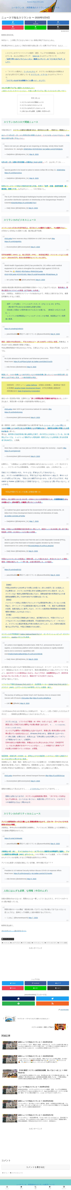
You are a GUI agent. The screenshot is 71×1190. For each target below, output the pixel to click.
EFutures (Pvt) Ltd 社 (23, 684)
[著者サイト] (18, 998)
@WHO (18, 271)
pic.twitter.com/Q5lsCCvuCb (42, 362)
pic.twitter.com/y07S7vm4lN (42, 873)
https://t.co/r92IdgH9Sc (13, 241)
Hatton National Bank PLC (30, 634)
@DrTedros (26, 271)
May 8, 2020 (34, 154)
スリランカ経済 (63, 942)
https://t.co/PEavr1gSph (22, 362)
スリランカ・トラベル (39, 74)
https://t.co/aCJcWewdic (13, 838)
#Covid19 (32, 546)
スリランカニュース (8, 939)
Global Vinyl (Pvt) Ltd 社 (57, 684)
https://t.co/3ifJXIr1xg (56, 776)
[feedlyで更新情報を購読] (18, 1003)
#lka (53, 239)
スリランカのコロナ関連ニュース (32, 102)
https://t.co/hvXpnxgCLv (22, 873)
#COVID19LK (37, 149)
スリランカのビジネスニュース (31, 105)
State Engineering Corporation (29, 391)
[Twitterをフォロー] (52, 998)
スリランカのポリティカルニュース (33, 108)
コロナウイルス (16, 942)
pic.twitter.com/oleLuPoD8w (15, 516)
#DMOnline (28, 149)
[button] (65, 562)
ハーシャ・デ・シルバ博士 (54, 425)
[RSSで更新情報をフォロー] (52, 1003)
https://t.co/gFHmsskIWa (36, 274)
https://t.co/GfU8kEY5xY (27, 203)
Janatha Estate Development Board (27, 388)
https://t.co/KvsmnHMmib (33, 654)
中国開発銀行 (59, 499)
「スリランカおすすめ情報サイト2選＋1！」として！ (25, 80)
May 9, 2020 (33, 551)
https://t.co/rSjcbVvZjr (12, 451)
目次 (32, 98)
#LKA (7, 274)
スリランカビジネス (51, 942)
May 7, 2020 (34, 521)
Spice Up (36, 56)
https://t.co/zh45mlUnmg (13, 412)
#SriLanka (8, 239)
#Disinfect (14, 203)
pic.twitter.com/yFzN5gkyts (53, 149)
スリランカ (6, 942)
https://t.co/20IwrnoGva (13, 173)
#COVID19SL (22, 274)
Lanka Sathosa (31, 385)
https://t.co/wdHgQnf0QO (14, 329)
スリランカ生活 (26, 942)
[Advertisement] (35, 963)
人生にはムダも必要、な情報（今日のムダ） (36, 111)
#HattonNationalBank (16, 654)
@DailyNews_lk (52, 274)
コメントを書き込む (35, 1167)
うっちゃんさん (29, 71)
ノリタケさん (35, 789)
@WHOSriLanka (36, 271)
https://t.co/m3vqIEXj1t (13, 570)
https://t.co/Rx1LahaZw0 (45, 546)
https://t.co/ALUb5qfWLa (42, 698)
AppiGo (14, 637)
